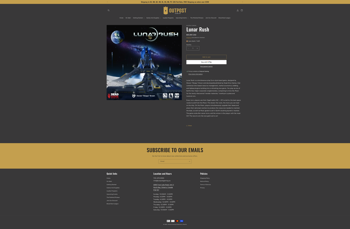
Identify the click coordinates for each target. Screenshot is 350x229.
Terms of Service (205, 184)
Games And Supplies (113, 188)
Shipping (188, 37)
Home (108, 178)
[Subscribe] (189, 161)
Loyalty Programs (112, 191)
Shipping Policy (205, 178)
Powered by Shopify (181, 224)
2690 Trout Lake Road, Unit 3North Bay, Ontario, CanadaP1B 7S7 (163, 187)
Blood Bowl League (112, 204)
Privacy (202, 188)
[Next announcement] (243, 2)
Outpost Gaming (172, 224)
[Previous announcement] (107, 2)
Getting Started (111, 184)
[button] (109, 10)
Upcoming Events (112, 194)
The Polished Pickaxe (113, 197)
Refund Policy (204, 181)
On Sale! (109, 181)
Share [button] (190, 125)
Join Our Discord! (112, 200)
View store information (195, 74)
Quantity (188, 44)
